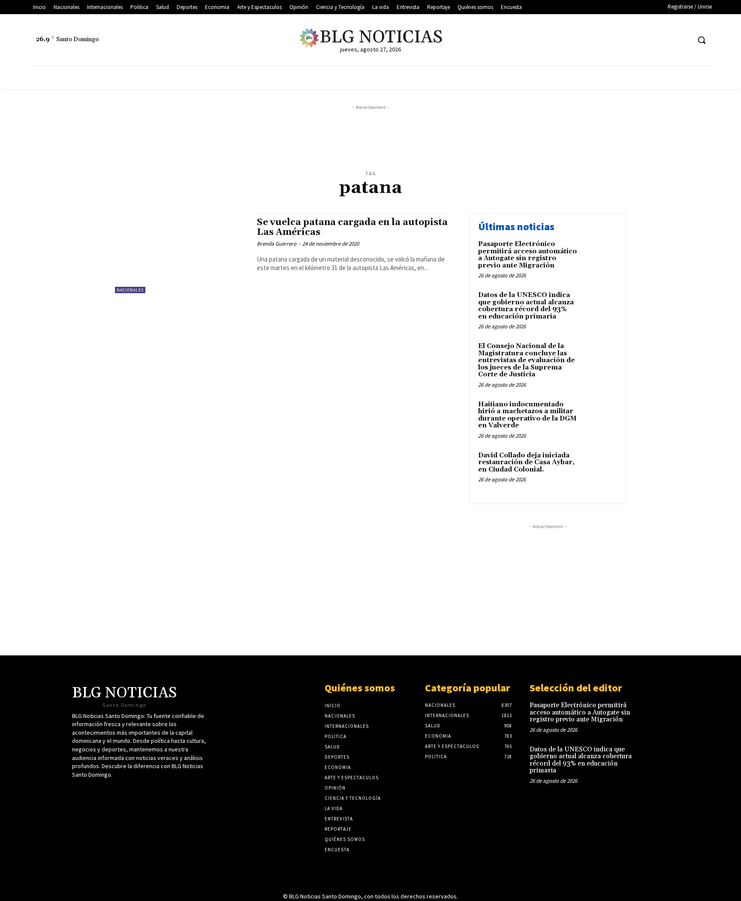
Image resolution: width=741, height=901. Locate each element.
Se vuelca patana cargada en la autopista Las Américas (352, 227)
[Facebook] (651, 40)
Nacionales (130, 290)
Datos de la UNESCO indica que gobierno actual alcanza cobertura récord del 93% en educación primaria (526, 306)
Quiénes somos (360, 687)
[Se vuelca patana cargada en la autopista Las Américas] (181, 253)
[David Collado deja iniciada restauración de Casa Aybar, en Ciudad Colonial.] (599, 468)
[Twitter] (635, 40)
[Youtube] (667, 40)
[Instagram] (683, 40)
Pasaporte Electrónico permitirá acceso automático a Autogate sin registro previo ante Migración (527, 255)
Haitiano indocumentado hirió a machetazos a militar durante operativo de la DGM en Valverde (527, 415)
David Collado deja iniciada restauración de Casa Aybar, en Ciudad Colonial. (526, 462)
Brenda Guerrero (276, 243)
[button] (701, 40)
